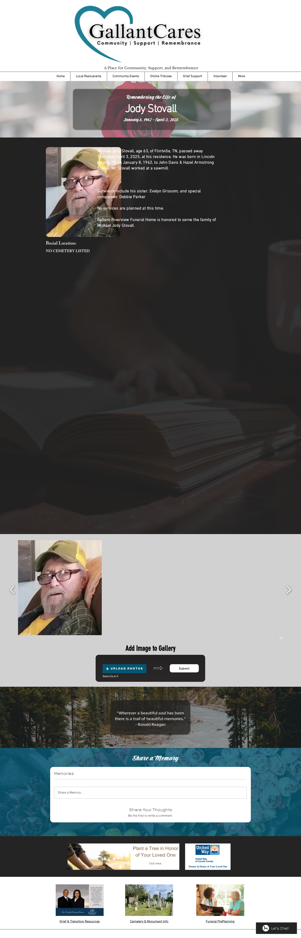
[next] (288, 589)
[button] (60, 587)
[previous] (12, 589)
